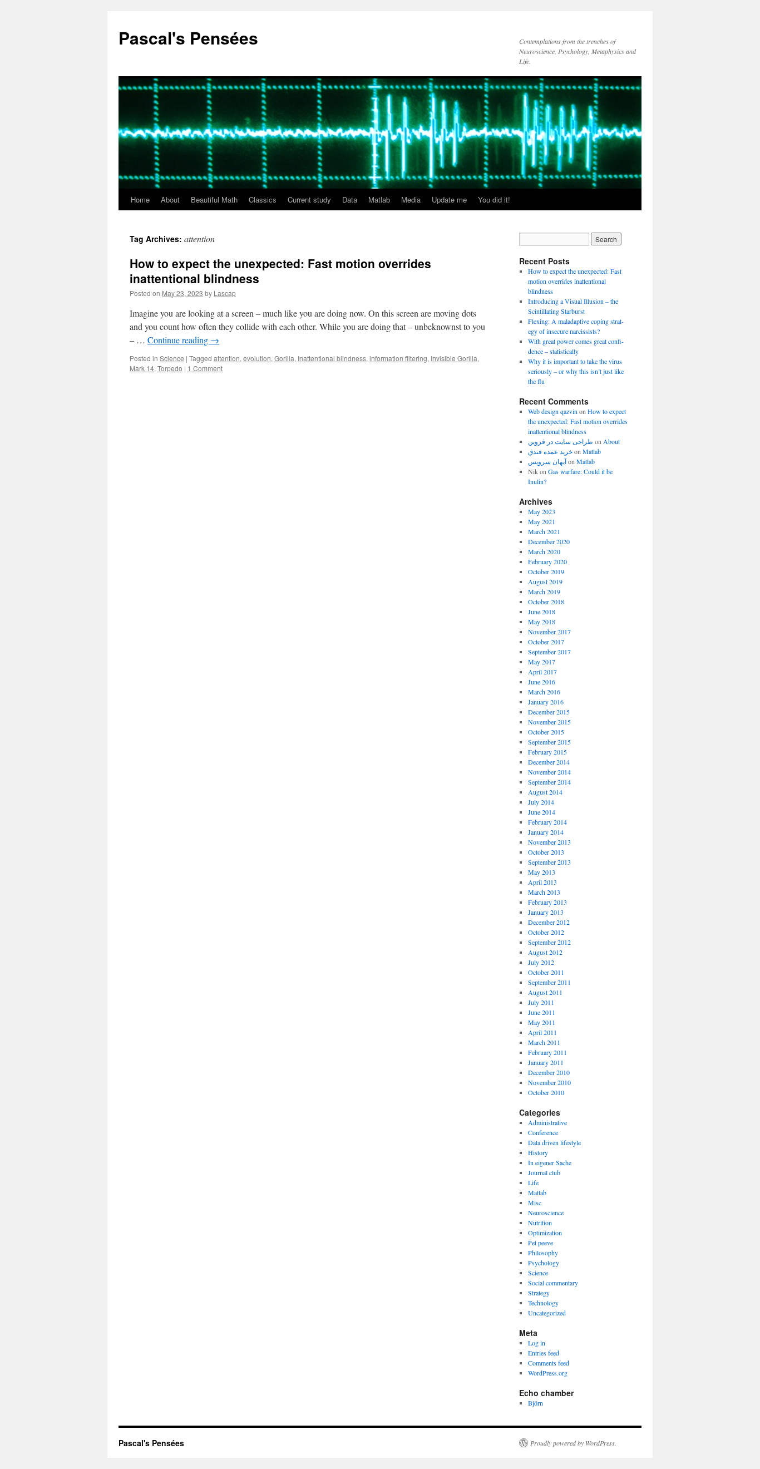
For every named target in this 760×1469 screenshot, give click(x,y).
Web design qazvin (553, 411)
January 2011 (546, 1062)
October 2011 (546, 972)
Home (140, 199)
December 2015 (549, 711)
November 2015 (549, 721)
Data (349, 199)
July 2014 (541, 801)
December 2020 (549, 541)
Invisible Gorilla (454, 358)
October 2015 (546, 731)
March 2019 (544, 591)
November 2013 (549, 841)
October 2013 (546, 851)
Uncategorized (547, 1312)
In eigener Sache (549, 1162)
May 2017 (541, 661)
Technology (543, 1302)
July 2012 (541, 962)
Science (172, 358)
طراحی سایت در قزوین (560, 441)
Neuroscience (546, 1212)
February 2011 (547, 1052)
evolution (257, 358)
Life (533, 1182)
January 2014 (546, 831)
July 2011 (541, 1002)
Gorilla (284, 358)
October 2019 (546, 571)
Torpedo (169, 368)
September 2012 (549, 942)
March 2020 (544, 551)
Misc (534, 1202)
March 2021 (544, 531)
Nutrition (540, 1222)
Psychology (543, 1262)
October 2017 (546, 641)
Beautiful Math (214, 199)
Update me (449, 199)
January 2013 (546, 912)
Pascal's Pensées (188, 38)
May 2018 (541, 621)
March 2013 (544, 892)
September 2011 (549, 982)
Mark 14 (142, 368)
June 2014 (541, 811)
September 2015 (549, 741)
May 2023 (541, 511)
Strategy (539, 1292)
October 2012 (546, 932)
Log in (536, 1342)
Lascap (225, 293)
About (170, 199)
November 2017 (549, 631)
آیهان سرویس (547, 461)
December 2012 (549, 922)
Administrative (547, 1122)
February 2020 (547, 561)
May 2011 (541, 1022)
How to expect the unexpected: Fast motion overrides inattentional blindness (280, 271)
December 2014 (549, 761)
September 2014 (549, 781)
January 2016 (546, 701)
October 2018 (546, 601)
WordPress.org (547, 1372)
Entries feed (543, 1352)
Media (411, 199)
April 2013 (542, 882)
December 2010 (549, 1072)
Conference (543, 1132)
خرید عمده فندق (550, 451)
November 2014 (549, 771)
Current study (309, 199)
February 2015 (547, 751)
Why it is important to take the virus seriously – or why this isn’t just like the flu (576, 371)
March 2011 (544, 1042)
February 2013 (547, 902)
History (538, 1152)
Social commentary (553, 1282)
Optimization (545, 1232)
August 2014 (545, 791)
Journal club (544, 1172)
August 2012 (545, 952)
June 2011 (541, 1012)
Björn (535, 1402)
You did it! (494, 199)
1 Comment (205, 368)
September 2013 (549, 861)
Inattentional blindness (332, 358)
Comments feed (548, 1362)
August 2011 (545, 992)
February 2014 (547, 821)
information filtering (398, 358)
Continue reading (183, 340)
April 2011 (542, 1032)
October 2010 (546, 1092)
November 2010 (549, 1082)
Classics (263, 199)
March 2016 (544, 691)
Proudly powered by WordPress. (573, 1442)
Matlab (379, 199)
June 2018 (541, 611)
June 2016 (541, 681)
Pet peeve (540, 1242)
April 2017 (542, 671)
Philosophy (543, 1252)
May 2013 (541, 871)
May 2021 (541, 521)
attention (227, 358)
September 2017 (549, 651)
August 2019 (545, 581)
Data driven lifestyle (554, 1142)
